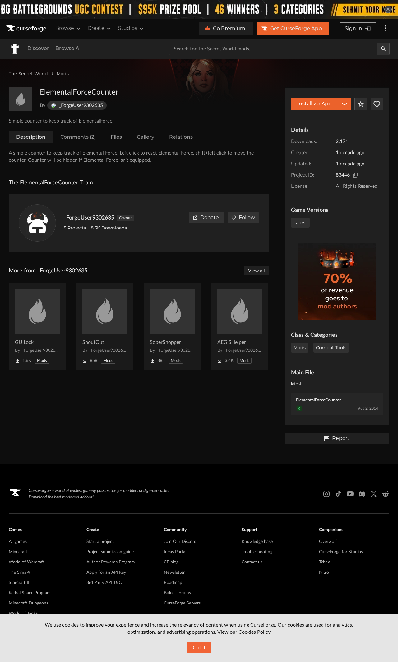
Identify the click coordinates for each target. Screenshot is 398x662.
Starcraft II (19, 583)
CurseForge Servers (182, 603)
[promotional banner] (199, 9)
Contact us (252, 562)
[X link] (373, 494)
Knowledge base (257, 541)
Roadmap (173, 583)
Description (30, 137)
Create (96, 28)
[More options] (385, 28)
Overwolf (328, 541)
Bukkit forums (177, 593)
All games (18, 541)
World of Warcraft (26, 562)
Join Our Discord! (181, 541)
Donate (209, 217)
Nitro (324, 572)
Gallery (145, 137)
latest (300, 222)
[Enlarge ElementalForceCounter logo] (20, 99)
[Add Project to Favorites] (360, 104)
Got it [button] (199, 647)
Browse (64, 28)
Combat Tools (331, 347)
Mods (63, 73)
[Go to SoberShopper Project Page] (172, 326)
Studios (127, 28)
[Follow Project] (377, 104)
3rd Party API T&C (104, 583)
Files (116, 137)
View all (256, 271)
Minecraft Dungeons (28, 603)
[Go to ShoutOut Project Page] (104, 326)
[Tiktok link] (338, 494)
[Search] (383, 49)
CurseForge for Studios (341, 552)
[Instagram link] (326, 494)
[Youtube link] (350, 494)
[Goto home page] (27, 28)
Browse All (68, 48)
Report (340, 438)
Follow (247, 217)
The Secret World (28, 73)
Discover (38, 48)
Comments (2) (78, 137)
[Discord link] (362, 494)
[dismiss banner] (388, 9)
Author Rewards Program (110, 562)
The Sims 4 (19, 572)
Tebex (324, 562)
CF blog (171, 562)
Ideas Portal (175, 552)
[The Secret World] (15, 49)
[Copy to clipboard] (355, 175)
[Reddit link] (385, 494)
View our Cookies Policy (244, 632)
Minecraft (18, 552)
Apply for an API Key (106, 572)
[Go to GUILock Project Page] (37, 326)
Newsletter (174, 572)
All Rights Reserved (356, 186)
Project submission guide (110, 552)
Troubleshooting (257, 552)
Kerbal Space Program (30, 593)
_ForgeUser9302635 (89, 218)
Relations (181, 137)
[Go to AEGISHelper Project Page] (239, 326)
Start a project (100, 541)
